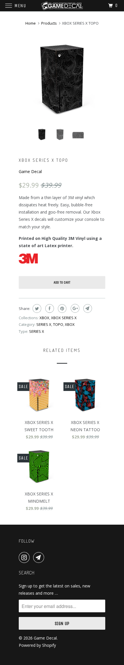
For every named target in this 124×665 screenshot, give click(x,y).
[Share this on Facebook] (49, 308)
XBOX (44, 317)
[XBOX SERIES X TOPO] (62, 79)
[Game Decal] (62, 5)
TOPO (58, 324)
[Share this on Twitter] (36, 308)
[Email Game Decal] (39, 557)
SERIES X (43, 324)
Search (27, 573)
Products (49, 23)
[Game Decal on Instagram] (25, 557)
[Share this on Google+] (74, 308)
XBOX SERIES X (64, 317)
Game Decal (30, 171)
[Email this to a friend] (87, 308)
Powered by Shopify (37, 645)
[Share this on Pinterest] (62, 308)
